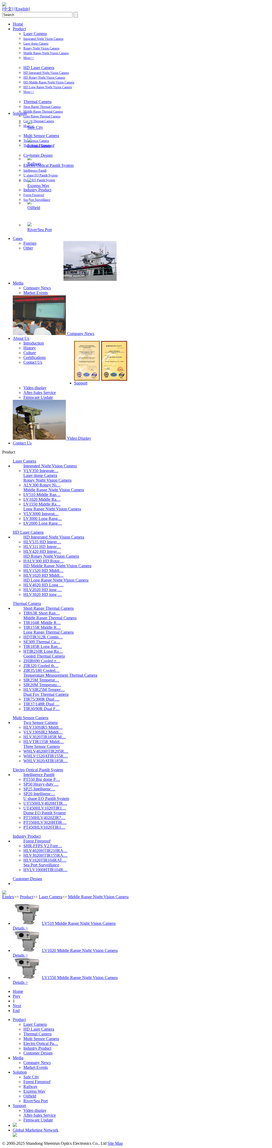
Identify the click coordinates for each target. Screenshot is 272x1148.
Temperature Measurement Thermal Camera (60, 675)
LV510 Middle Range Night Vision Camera (79, 923)
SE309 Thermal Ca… (41, 641)
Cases (18, 238)
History (29, 348)
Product (19, 29)
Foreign (29, 243)
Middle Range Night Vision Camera (46, 53)
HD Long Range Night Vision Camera (47, 87)
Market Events (35, 292)
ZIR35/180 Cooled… (41, 670)
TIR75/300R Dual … (41, 699)
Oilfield (33, 207)
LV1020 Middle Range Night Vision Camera (80, 950)
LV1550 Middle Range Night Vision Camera (80, 977)
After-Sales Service (39, 392)
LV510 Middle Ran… (42, 494)
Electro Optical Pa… (40, 1043)
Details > (20, 928)
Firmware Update (38, 397)
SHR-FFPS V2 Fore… (42, 846)
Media (18, 283)
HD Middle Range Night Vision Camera (48, 82)
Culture (29, 352)
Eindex (8, 897)
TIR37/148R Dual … (41, 704)
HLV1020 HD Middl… (43, 575)
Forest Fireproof (33, 195)
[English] (22, 9)
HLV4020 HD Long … (43, 585)
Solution (20, 113)
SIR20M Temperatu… (42, 685)
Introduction (33, 343)
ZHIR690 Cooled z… (41, 661)
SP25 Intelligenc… (39, 789)
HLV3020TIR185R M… (44, 737)
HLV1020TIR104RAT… (44, 860)
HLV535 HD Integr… (42, 542)
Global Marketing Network (35, 1130)
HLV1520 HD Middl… (43, 570)
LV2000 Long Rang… (42, 523)
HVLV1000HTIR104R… (45, 869)
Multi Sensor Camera (41, 135)
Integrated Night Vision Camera (43, 39)
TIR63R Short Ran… (41, 613)
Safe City (35, 127)
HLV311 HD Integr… (42, 546)
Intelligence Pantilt (34, 170)
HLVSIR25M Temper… (44, 689)
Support (80, 383)
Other (28, 248)
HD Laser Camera (38, 67)
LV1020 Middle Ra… (42, 499)
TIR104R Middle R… (42, 622)
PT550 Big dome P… (41, 779)
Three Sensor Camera (41, 746)
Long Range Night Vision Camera (52, 509)
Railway (34, 163)
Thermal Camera (37, 101)
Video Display (79, 438)
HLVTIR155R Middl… (43, 741)
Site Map (115, 1143)
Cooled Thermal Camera (38, 121)
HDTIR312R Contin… (43, 637)
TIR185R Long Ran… (42, 646)
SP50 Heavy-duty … (41, 784)
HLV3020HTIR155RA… (45, 855)
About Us (21, 338)
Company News (37, 288)
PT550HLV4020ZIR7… (44, 817)
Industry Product (37, 190)
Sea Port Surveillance (36, 200)
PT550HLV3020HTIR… (44, 822)
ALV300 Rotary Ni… (42, 485)
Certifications (34, 357)
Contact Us (32, 362)
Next (17, 1005)
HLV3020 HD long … (42, 594)
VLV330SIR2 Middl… (43, 732)
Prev (16, 996)
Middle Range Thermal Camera (43, 111)
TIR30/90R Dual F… (41, 708)
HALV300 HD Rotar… (43, 561)
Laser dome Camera (35, 43)
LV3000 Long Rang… (42, 518)
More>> (28, 58)
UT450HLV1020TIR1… (44, 808)
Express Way (38, 185)
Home (18, 24)
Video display (34, 388)
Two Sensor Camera (36, 141)
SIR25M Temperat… (41, 680)
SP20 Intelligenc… (39, 793)
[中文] (7, 9)
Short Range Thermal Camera (42, 107)
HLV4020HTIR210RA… (45, 850)
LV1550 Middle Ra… (42, 504)
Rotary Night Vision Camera (41, 48)
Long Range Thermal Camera (41, 116)
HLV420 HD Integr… (42, 551)
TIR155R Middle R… (42, 627)
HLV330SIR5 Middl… (43, 727)
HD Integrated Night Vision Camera (46, 73)
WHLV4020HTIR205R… (45, 751)
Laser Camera (35, 33)
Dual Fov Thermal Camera (46, 694)
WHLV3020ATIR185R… (45, 761)
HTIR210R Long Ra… (43, 651)
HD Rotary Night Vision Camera (44, 77)
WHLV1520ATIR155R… (45, 756)
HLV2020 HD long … (42, 589)
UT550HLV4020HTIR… (45, 803)
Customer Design (38, 155)
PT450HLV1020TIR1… (44, 827)
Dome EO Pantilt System (39, 180)
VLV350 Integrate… (40, 470)
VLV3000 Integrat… (41, 513)
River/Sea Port (39, 229)
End (16, 1010)
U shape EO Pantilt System (40, 175)
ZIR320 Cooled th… (40, 665)
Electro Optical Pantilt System (48, 165)
